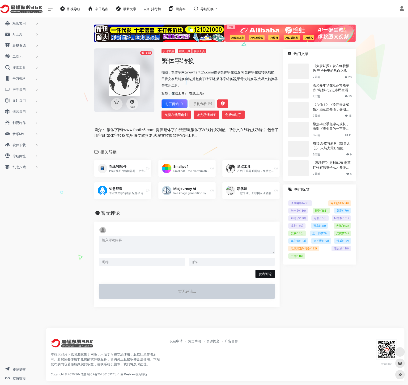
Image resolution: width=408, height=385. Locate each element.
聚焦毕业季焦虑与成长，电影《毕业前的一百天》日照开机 (331, 126)
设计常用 (168, 51)
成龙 (297, 225)
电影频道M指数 (304, 248)
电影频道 (340, 203)
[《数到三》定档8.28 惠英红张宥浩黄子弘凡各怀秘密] (298, 168)
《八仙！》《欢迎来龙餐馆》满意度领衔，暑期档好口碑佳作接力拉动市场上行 (331, 107)
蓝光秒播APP (206, 115)
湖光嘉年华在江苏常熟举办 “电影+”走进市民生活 (331, 87)
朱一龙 (298, 210)
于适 (297, 256)
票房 (319, 225)
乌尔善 (298, 241)
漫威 (342, 241)
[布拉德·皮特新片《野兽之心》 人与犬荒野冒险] (298, 149)
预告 (321, 210)
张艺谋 (321, 241)
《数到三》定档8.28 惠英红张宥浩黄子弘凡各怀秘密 (332, 165)
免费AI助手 (233, 115)
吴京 (297, 233)
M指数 (341, 218)
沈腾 (342, 233)
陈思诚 (341, 248)
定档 (320, 218)
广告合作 (231, 341)
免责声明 (194, 341)
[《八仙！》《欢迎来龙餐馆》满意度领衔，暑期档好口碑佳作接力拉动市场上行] (298, 110)
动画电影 (300, 203)
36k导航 (80, 374)
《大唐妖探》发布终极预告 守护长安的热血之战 (331, 68)
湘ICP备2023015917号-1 (103, 374)
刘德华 (298, 218)
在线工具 (184, 51)
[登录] (401, 9)
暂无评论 (110, 213)
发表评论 (265, 274)
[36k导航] (72, 344)
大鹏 (342, 225)
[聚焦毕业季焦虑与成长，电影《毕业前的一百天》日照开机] (298, 129)
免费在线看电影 (176, 115)
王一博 (319, 233)
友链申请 (176, 341)
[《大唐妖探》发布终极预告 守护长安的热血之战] (298, 71)
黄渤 (342, 210)
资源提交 (213, 341)
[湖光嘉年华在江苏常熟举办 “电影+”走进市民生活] (298, 90)
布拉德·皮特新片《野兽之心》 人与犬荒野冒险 (331, 145)
